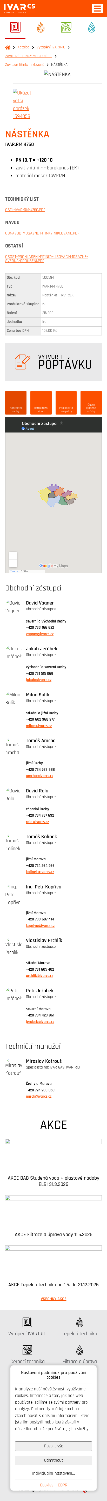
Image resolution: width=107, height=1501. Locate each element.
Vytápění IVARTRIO (51, 47)
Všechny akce (53, 1298)
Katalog (23, 47)
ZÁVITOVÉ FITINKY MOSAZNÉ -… (28, 56)
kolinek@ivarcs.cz (40, 872)
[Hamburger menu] (97, 8)
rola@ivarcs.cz (37, 822)
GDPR (62, 1485)
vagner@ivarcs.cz (40, 634)
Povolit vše (53, 1445)
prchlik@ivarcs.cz (39, 976)
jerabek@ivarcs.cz (40, 1022)
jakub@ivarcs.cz (38, 680)
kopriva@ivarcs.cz (40, 926)
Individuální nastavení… (53, 1473)
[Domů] (19, 8)
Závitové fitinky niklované (24, 64)
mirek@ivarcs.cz (38, 1096)
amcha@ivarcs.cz (39, 776)
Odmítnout (53, 1460)
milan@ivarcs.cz (39, 726)
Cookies (46, 1485)
